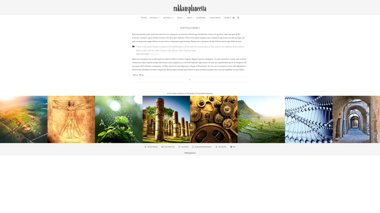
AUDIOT (180, 18)
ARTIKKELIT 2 (168, 18)
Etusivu (144, 18)
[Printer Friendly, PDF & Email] (138, 75)
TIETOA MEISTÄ (215, 18)
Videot (189, 18)
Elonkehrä (200, 18)
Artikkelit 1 (154, 18)
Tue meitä (227, 18)
